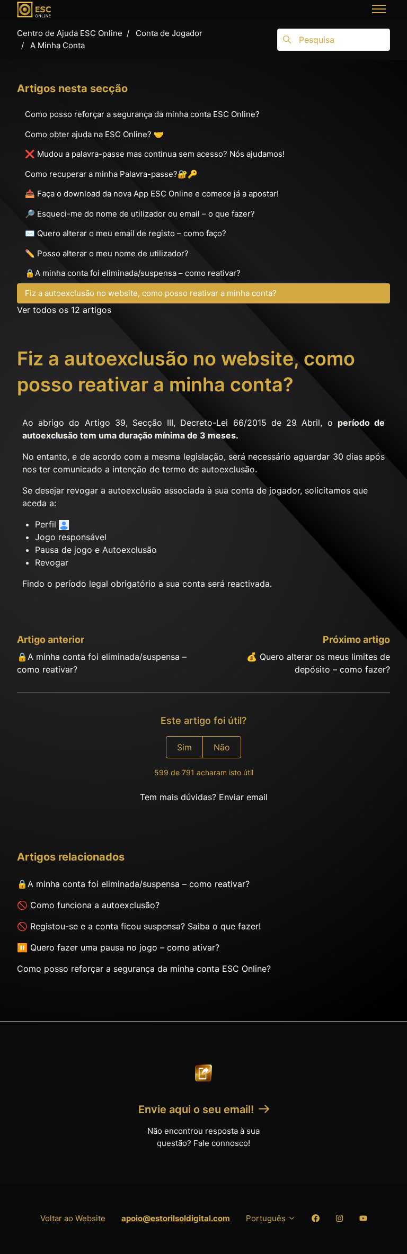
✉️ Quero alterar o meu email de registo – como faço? (125, 233)
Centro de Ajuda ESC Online (69, 33)
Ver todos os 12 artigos (64, 309)
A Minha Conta (57, 45)
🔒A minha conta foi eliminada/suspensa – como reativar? (133, 884)
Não (222, 747)
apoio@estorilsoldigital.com (175, 1218)
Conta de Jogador (169, 33)
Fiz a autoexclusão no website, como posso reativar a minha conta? (151, 293)
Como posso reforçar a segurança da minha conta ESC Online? (144, 968)
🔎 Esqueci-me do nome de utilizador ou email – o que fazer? (140, 214)
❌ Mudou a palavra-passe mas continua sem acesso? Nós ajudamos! (155, 154)
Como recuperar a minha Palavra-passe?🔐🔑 (111, 174)
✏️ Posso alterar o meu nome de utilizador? (107, 253)
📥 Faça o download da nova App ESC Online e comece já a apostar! (152, 194)
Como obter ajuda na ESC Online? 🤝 (94, 134)
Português (267, 1218)
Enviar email (243, 797)
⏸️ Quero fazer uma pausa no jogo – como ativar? (118, 947)
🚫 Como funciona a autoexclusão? (88, 905)
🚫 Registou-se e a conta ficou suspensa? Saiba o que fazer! (139, 926)
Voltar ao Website (72, 1218)
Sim (184, 747)
